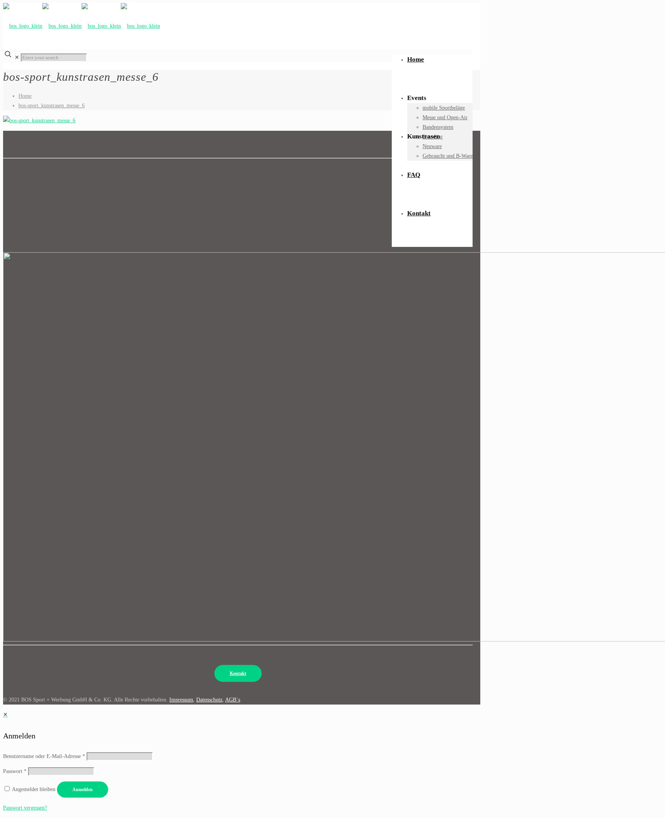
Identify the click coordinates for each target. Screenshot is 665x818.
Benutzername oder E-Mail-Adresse (44, 756)
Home (25, 96)
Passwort (15, 771)
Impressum (181, 700)
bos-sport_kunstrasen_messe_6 (51, 105)
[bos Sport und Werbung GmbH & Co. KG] (81, 24)
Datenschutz (209, 700)
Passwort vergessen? (25, 808)
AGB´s (232, 700)
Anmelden (82, 789)
